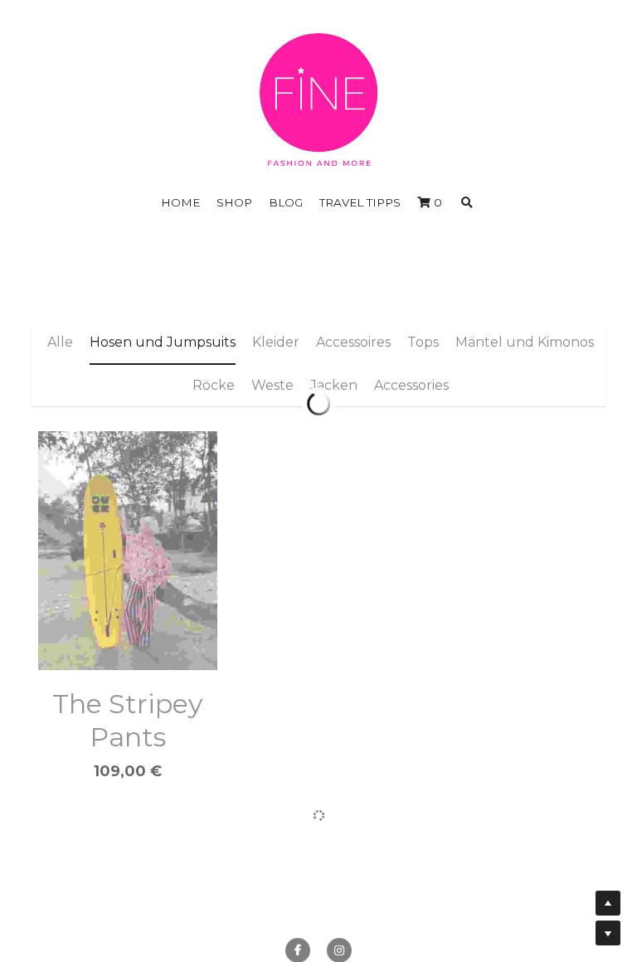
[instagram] (339, 891)
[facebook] (297, 891)
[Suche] (467, 203)
